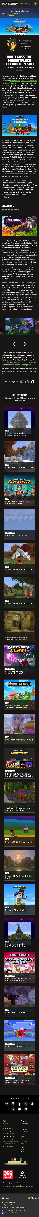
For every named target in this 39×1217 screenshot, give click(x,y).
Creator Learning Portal (9, 1139)
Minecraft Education (8, 1133)
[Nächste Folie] (24, 344)
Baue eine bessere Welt (9, 1144)
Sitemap (23, 1139)
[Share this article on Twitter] (21, 381)
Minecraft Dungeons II (9, 1126)
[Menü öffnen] (35, 4)
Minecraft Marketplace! (22, 365)
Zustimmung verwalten (27, 1186)
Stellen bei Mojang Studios (10, 1141)
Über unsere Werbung (8, 1210)
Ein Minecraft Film (8, 1146)
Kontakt (23, 1144)
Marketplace (24, 1123)
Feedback (23, 1136)
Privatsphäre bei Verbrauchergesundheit (13, 1205)
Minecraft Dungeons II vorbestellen (12, 14)
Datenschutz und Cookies (8, 1202)
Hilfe (22, 1134)
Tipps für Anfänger (26, 1132)
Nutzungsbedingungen (8, 1207)
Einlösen (23, 1152)
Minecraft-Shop (25, 1126)
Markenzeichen (20, 1207)
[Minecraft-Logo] (10, 3)
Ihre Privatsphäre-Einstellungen (14, 1213)
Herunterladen (25, 1141)
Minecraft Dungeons (8, 1128)
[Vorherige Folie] (15, 344)
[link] (7, 1104)
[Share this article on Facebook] (32, 381)
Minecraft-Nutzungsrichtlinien (11, 1186)
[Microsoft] (33, 1198)
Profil (22, 1149)
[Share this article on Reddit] (27, 381)
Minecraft (5, 1123)
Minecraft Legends (8, 1131)
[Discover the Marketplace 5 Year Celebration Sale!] (19, 125)
